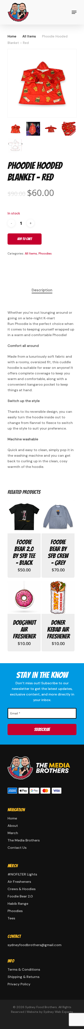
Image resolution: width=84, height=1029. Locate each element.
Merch (13, 833)
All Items (29, 36)
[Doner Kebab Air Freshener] (58, 597)
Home (12, 36)
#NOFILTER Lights (22, 874)
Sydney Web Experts (58, 1012)
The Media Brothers (24, 840)
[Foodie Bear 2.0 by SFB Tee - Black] (24, 516)
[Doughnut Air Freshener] (24, 597)
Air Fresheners (19, 881)
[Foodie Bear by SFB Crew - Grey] (58, 516)
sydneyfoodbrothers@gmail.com (34, 945)
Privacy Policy (19, 984)
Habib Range (18, 903)
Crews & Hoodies (22, 889)
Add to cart (24, 239)
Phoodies (45, 253)
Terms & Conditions (24, 969)
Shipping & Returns (23, 977)
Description (42, 290)
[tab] (42, 290)
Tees (11, 918)
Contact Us (17, 847)
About (13, 825)
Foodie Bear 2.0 (20, 896)
